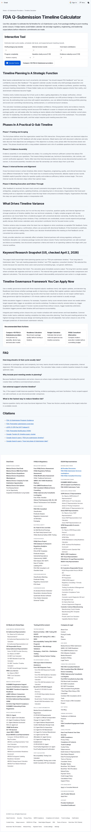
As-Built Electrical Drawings (42, 530)
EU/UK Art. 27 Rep (31, 822)
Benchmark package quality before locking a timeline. (35, 336)
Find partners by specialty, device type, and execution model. (13, 337)
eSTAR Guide (38, 548)
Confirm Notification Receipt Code (44, 725)
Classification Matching (40, 577)
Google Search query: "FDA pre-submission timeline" (25, 438)
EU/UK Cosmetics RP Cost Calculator (45, 763)
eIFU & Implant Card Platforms (70, 484)
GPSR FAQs (65, 537)
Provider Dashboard (67, 803)
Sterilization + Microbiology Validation (42, 648)
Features (63, 718)
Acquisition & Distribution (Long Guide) (17, 493)
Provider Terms (66, 764)
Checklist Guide (38, 570)
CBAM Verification (12, 727)
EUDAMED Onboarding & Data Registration (16, 707)
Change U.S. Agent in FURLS (42, 720)
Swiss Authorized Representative (16, 649)
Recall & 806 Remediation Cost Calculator (44, 703)
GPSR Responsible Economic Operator (70, 526)
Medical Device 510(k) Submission (71, 646)
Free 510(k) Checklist (40, 497)
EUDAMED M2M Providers (69, 482)
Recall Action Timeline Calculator (44, 699)
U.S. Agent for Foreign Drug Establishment (42, 741)
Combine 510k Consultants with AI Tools (71, 697)
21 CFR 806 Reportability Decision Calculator (45, 695)
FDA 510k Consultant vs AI (41, 568)
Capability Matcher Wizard (70, 619)
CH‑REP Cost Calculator (14, 656)
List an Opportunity (12, 490)
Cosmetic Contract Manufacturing (72, 607)
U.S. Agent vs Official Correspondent (44, 717)
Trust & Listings (66, 744)
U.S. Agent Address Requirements (44, 722)
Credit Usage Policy (67, 776)
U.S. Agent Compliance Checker (15, 720)
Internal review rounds (39, 47)
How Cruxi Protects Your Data (70, 732)
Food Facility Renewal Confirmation (44, 749)
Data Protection (10, 818)
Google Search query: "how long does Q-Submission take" (27, 441)
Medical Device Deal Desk (14, 468)
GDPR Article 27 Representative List (72, 508)
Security (63, 735)
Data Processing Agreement (69, 756)
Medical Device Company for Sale (17, 480)
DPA (54, 822)
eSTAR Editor (38, 518)
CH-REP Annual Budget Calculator (17, 668)
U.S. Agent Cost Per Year (41, 734)
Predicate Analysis (39, 514)
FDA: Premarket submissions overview (20, 424)
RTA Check (37, 584)
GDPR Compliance (67, 737)
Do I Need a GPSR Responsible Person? (71, 531)
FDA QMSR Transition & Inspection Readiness (17, 690)
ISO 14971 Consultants (67, 686)
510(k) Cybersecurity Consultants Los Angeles (44, 494)
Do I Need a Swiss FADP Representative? (69, 514)
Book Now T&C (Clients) (68, 766)
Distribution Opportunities (14, 483)
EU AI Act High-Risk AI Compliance (17, 704)
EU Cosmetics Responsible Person (72, 568)
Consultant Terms (66, 761)
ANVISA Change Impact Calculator (17, 761)
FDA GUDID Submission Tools (70, 487)
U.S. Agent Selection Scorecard (15, 722)
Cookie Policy (65, 747)
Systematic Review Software (42, 595)
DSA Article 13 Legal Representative (72, 559)
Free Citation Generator (41, 598)
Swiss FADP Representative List (71, 522)
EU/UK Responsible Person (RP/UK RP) (72, 572)
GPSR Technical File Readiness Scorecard (71, 546)
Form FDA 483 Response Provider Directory (45, 671)
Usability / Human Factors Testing (44, 656)
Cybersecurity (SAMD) (40, 558)
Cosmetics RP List (67, 590)
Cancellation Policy (66, 778)
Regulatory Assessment (41, 516)
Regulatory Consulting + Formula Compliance (71, 584)
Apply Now (64, 796)
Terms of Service (66, 759)
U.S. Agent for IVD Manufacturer (43, 729)
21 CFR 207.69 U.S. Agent (41, 744)
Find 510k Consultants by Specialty (72, 679)
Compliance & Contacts (68, 742)
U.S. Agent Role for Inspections (43, 727)
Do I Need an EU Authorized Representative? (15, 635)
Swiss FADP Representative (69, 510)
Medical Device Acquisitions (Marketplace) (15, 477)
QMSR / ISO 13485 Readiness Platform (43, 482)
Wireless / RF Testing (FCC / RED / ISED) (44, 638)
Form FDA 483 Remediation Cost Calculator (44, 683)
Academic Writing (66, 658)
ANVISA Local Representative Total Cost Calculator (17, 743)
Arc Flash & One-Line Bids (42, 527)
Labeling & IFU (38, 565)
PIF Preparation (66, 577)
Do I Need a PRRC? (13, 673)
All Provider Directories (68, 468)
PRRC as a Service (12, 670)
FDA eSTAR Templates (40, 551)
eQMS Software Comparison (15, 694)
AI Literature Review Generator (43, 590)
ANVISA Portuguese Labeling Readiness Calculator (16, 758)
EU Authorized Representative (16, 632)
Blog (62, 637)
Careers (63, 639)
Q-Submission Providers (15, 10)
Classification (38, 511)
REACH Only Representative (70, 561)
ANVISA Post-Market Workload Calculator (16, 765)
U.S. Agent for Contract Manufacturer (45, 732)
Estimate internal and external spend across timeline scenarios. (54, 336)
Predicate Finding (39, 579)
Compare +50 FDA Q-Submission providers (38, 63)
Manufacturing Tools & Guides (71, 609)
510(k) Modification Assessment (44, 476)
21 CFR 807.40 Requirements (42, 715)
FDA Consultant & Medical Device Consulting (44, 489)
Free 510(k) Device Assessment (44, 468)
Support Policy (65, 781)
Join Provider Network (68, 794)
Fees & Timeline (38, 563)
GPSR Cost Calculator (68, 535)
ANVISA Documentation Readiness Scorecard (17, 753)
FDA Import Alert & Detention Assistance (43, 664)
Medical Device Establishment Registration (43, 711)
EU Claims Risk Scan (68, 602)
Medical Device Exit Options (15, 485)
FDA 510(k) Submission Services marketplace (71, 472)
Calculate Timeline (12, 63)
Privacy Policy (65, 739)
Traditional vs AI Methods (68, 716)
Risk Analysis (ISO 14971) (41, 561)
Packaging (37, 521)
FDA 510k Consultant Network (70, 667)
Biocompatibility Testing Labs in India (45, 760)
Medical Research (66, 655)
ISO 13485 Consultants (67, 684)
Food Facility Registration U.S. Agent (44, 747)
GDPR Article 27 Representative (71, 493)
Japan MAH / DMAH (12, 732)
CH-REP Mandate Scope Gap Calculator (16, 660)
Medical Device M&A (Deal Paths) (17, 471)
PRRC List (10, 678)
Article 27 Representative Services (72, 503)
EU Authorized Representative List (17, 644)
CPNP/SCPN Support (68, 580)
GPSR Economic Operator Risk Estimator (71, 551)
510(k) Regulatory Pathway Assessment (42, 472)
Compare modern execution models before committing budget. (76, 337)
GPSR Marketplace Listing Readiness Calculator (73, 541)
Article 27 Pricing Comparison (71, 505)
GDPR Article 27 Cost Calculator (71, 501)
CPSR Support (66, 575)
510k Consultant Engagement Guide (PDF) (72, 725)
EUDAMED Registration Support (16, 684)
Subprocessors (65, 749)
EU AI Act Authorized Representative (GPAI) (18, 700)
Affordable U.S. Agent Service (42, 737)
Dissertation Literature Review (43, 593)
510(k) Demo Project (40, 541)
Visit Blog (63, 709)
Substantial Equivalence (41, 556)
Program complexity (11, 54)
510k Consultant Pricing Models (70, 688)
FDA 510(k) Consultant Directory (71, 476)
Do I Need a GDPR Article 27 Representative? (70, 497)
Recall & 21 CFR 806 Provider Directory (43, 690)
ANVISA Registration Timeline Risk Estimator (17, 748)
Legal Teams (65, 660)
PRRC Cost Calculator (13, 675)
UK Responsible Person (13, 646)
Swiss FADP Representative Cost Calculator (72, 519)
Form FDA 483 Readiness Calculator (45, 675)
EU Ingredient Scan (67, 599)
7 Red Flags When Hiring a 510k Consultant (70, 692)
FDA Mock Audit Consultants (69, 681)
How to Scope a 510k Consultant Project (70, 702)
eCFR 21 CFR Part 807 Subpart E (17, 427)
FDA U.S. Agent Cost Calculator (15, 717)
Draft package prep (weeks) (14, 47)
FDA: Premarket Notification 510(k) (18, 431)
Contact (63, 632)
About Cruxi (64, 629)
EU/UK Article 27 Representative (70, 752)
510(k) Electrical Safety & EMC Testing (45, 535)
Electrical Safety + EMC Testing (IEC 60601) (45, 633)
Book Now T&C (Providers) (69, 769)
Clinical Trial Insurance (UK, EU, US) (45, 500)
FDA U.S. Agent (11, 715)
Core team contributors (67, 47)
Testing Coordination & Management (73, 587)
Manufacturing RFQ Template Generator (70, 613)
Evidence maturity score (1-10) (70, 54)
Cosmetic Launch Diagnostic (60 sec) (73, 597)
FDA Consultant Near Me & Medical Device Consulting (72, 670)
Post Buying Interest (12, 488)
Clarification (75, 818)
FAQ (62, 721)
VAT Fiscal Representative (69, 556)
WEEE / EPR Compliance (68, 554)
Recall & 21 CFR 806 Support (43, 687)
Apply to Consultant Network (69, 787)
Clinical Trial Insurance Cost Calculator (45, 502)
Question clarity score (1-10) (41, 54)
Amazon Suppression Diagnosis (71, 604)
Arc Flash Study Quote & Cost (42, 532)
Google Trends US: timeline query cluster (21, 434)
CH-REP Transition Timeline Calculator (15, 664)
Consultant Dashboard (68, 805)
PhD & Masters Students (68, 653)
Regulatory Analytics (40, 546)
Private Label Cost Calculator (70, 616)
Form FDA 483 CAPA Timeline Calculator (43, 678)
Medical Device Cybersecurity (16, 696)
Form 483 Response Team (42, 667)
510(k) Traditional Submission (42, 478)
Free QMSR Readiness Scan (43, 485)
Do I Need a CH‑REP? (13, 653)
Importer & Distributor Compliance (17, 687)
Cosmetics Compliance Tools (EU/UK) (71, 593)
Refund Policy (65, 771)
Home (5, 10)
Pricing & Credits (66, 634)
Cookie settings (48, 826)
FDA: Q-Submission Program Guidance (20, 420)
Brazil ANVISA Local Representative (17, 734)
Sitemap (57, 826)
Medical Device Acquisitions (15, 473)
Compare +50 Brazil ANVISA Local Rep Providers (17, 738)
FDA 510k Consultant (40, 509)
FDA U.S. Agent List (12, 725)
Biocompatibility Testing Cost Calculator (42, 757)
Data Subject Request (67, 754)
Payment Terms (65, 773)
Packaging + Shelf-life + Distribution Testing (45, 652)
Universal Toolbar (39, 600)
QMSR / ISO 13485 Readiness (69, 648)
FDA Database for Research (42, 544)
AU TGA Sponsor (11, 729)
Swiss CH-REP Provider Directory (17, 651)
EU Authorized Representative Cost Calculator (18, 640)
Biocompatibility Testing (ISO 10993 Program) (45, 643)
